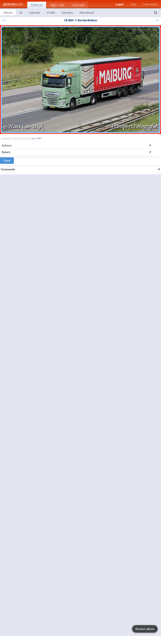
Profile (51, 12)
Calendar (34, 12)
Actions (7, 145)
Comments (8, 169)
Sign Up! (57, 4)
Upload (77, 4)
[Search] (155, 12)
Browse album (144, 629)
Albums (8, 12)
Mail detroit (87, 12)
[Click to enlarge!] (80, 79)
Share (6, 160)
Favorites (67, 12)
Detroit (37, 4)
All (20, 12)
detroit (35, 138)
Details (6, 152)
